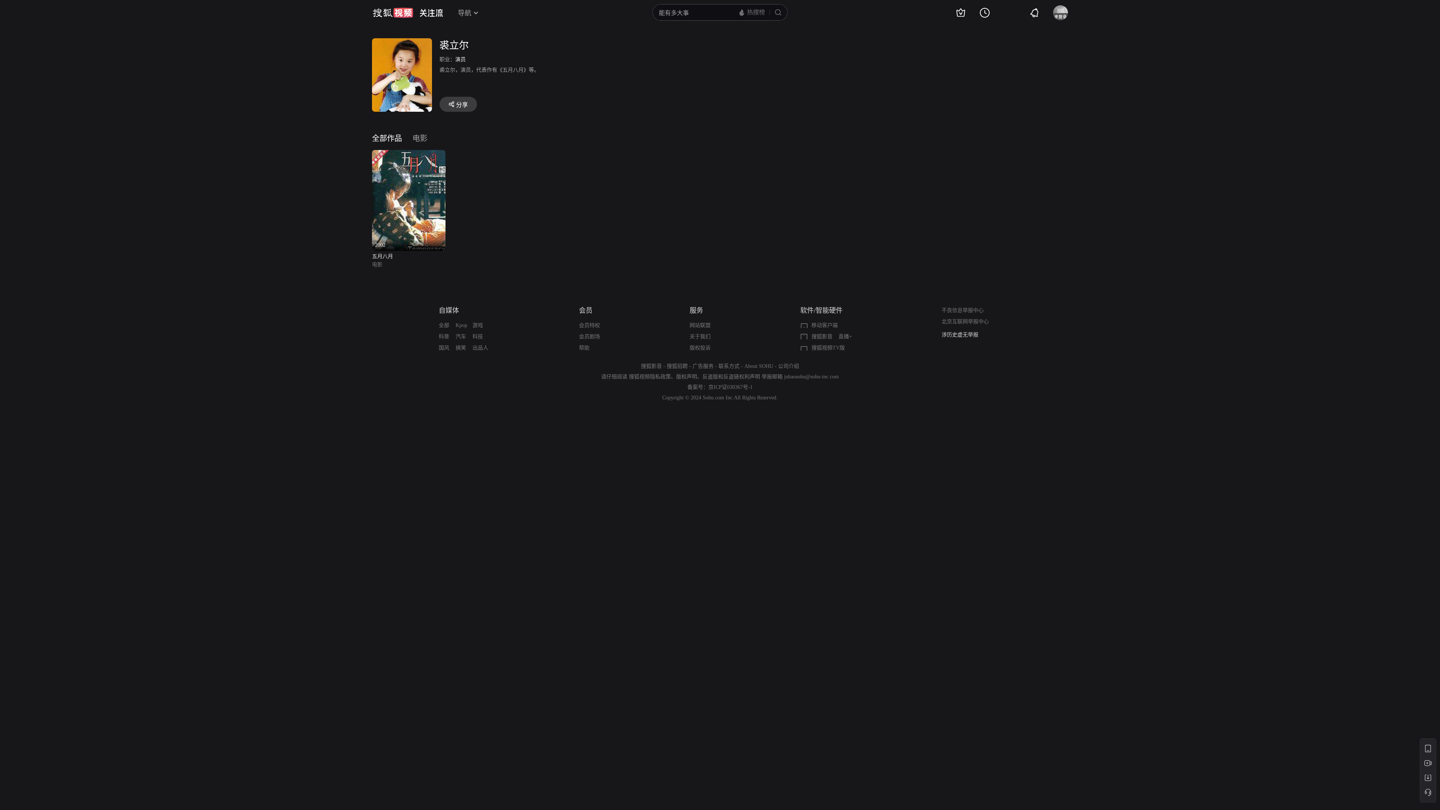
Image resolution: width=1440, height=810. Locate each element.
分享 (462, 105)
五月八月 (382, 256)
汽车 (461, 336)
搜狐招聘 (677, 366)
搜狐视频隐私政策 (650, 377)
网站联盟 (700, 325)
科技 (477, 336)
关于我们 (700, 336)
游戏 (477, 325)
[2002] (409, 154)
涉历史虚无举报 (960, 335)
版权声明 (686, 377)
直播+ (845, 336)
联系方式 (729, 366)
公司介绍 (788, 366)
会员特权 (589, 325)
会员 (585, 310)
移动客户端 (825, 325)
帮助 (584, 348)
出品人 (480, 348)
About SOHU (758, 366)
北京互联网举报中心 (965, 321)
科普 (444, 336)
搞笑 (461, 348)
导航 (464, 13)
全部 (444, 325)
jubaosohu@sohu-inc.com (811, 377)
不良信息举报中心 (963, 310)
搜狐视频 (393, 13)
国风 (444, 348)
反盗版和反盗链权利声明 (731, 377)
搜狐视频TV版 (828, 348)
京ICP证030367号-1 (730, 387)
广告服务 (703, 366)
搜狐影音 (822, 336)
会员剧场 (589, 336)
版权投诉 (700, 348)
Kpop (461, 325)
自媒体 (449, 310)
